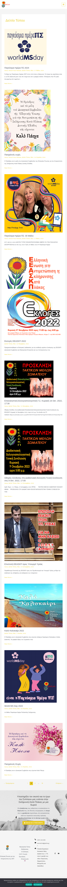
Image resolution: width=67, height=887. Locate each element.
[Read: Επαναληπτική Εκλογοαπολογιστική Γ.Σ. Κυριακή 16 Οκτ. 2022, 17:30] (28, 379)
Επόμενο (59, 783)
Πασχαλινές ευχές (12, 155)
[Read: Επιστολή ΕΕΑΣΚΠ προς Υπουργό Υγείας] (33, 531)
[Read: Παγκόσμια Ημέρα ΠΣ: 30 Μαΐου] (33, 203)
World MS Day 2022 (13, 706)
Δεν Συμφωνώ (38, 884)
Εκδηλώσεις (24, 849)
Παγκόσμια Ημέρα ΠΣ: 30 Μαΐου (19, 236)
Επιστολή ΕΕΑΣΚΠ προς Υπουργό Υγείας (23, 564)
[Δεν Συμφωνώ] (65, 882)
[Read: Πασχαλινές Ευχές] (33, 742)
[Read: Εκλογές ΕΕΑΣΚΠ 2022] (33, 296)
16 (42, 783)
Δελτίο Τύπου (26, 70)
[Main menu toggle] (63, 4)
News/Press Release (15, 70)
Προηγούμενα (9, 783)
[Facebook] (55, 853)
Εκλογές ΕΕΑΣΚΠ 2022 (15, 341)
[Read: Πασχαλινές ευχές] (27, 120)
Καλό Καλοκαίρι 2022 (14, 630)
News (6, 70)
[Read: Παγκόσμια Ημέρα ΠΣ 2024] (25, 46)
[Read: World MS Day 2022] (30, 676)
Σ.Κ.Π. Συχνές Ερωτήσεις (23, 855)
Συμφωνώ (29, 884)
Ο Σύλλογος (24, 851)
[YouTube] (58, 853)
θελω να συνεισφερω (34, 823)
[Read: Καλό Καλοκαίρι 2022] (33, 605)
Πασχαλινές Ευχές (12, 764)
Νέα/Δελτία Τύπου (24, 847)
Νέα (32, 70)
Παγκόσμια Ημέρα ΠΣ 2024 (16, 68)
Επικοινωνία (24, 859)
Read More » (8, 84)
